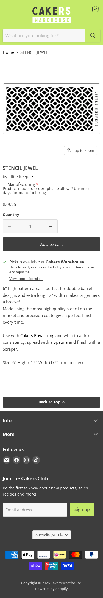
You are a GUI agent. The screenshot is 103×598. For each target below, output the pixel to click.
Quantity (11, 215)
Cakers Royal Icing (37, 335)
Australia (49, 534)
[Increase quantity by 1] (51, 226)
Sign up (82, 509)
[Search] (92, 35)
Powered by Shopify (51, 588)
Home (8, 52)
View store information (26, 279)
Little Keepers (21, 176)
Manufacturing (21, 184)
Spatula (61, 342)
